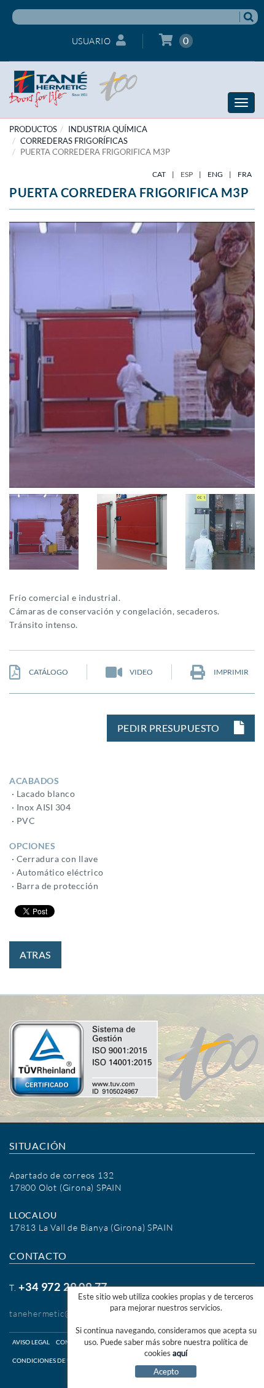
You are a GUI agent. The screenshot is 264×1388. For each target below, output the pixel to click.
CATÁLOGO (48, 671)
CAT (159, 174)
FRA (245, 174)
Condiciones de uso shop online (67, 1360)
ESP (187, 174)
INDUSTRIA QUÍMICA (107, 129)
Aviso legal (31, 1342)
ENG (215, 174)
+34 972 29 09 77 (62, 1286)
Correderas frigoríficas (74, 141)
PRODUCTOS (33, 129)
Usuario (91, 41)
